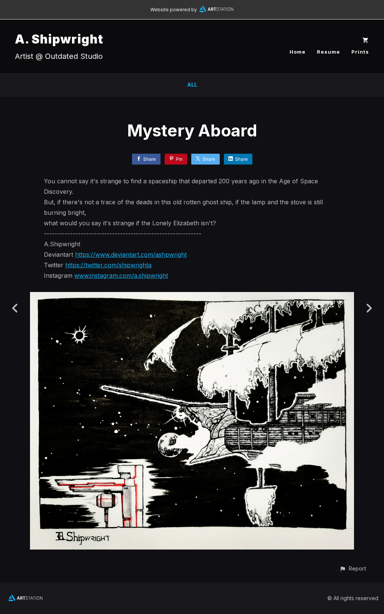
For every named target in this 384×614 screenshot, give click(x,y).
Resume (328, 52)
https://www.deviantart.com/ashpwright (131, 254)
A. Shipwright (59, 39)
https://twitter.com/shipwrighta (108, 265)
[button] (352, 568)
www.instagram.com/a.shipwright (121, 275)
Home (298, 52)
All (192, 84)
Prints (360, 52)
